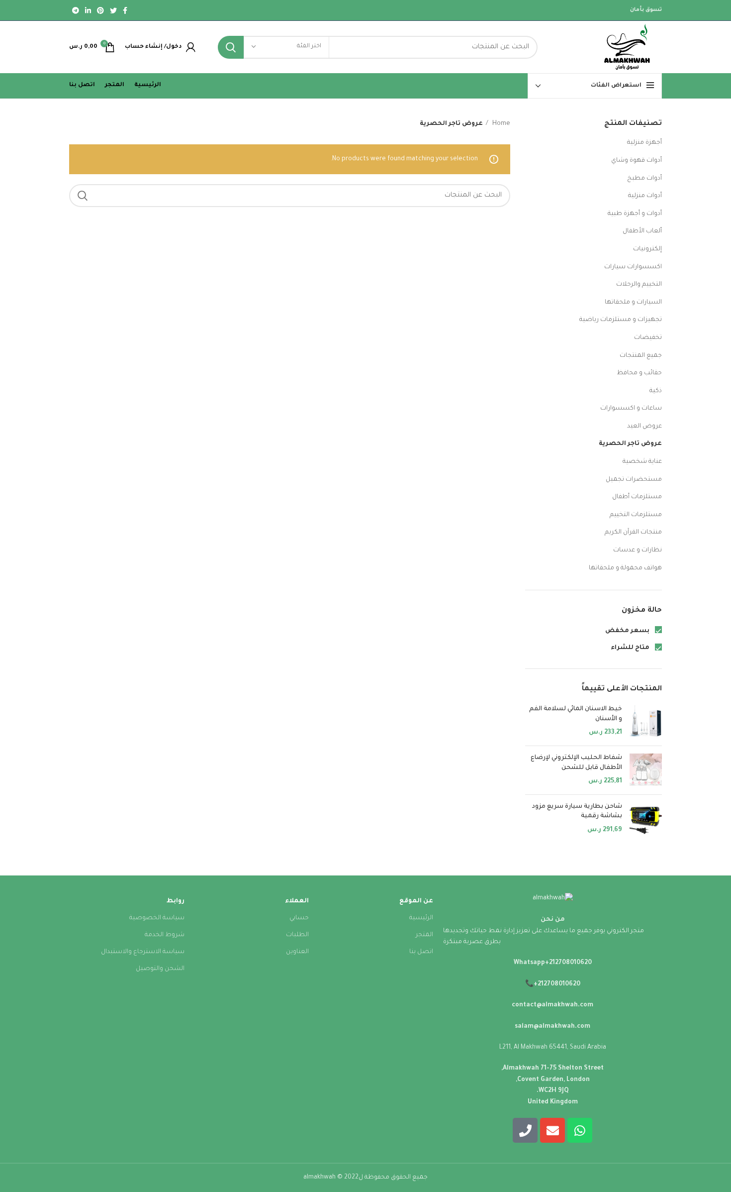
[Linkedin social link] (88, 10)
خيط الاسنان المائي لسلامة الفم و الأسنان (575, 714)
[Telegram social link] (75, 10)
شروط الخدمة (164, 935)
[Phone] (525, 1130)
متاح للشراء (631, 648)
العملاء (297, 901)
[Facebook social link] (125, 10)
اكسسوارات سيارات (633, 267)
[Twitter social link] (113, 10)
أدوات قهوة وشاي (636, 160)
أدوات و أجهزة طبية (635, 214)
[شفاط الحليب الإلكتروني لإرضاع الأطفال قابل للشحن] (646, 770)
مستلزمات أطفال (637, 497)
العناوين (297, 952)
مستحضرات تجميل (634, 479)
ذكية (655, 391)
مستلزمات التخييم (636, 515)
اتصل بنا (421, 952)
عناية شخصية (642, 461)
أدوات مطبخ (644, 178)
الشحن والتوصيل (160, 969)
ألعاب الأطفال (642, 231)
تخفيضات (648, 337)
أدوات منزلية (645, 196)
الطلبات (297, 935)
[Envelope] (552, 1130)
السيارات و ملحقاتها (633, 302)
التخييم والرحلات (639, 284)
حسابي (299, 918)
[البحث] (231, 47)
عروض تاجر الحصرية (630, 443)
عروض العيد (644, 426)
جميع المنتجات (641, 355)
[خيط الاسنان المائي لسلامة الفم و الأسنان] (646, 721)
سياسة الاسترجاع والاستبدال (142, 952)
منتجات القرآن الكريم (633, 532)
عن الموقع (416, 901)
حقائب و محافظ (639, 373)
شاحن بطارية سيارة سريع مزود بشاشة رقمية (577, 811)
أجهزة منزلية (644, 142)
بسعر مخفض (628, 631)
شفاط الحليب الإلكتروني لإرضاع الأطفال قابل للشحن (576, 763)
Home (500, 123)
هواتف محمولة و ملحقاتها (625, 568)
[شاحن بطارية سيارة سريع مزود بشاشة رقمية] (646, 819)
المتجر (424, 935)
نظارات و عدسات (637, 550)
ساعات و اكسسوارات (631, 408)
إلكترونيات (647, 249)
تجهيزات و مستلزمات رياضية (620, 320)
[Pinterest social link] (100, 10)
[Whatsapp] (579, 1130)
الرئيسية (421, 918)
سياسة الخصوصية (156, 918)
